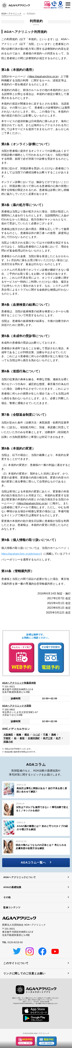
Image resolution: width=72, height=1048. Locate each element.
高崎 (53, 734)
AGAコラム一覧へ (33, 862)
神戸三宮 (48, 738)
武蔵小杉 (8, 741)
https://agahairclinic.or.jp (43, 76)
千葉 (45, 734)
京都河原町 (34, 738)
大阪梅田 (8, 734)
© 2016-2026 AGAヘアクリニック (36, 1033)
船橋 (18, 734)
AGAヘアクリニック (11, 13)
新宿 (22, 738)
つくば (36, 734)
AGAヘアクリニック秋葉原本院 (19, 683)
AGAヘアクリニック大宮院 (16, 705)
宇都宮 (7, 738)
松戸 (58, 738)
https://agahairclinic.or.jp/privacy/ (21, 553)
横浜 (26, 734)
